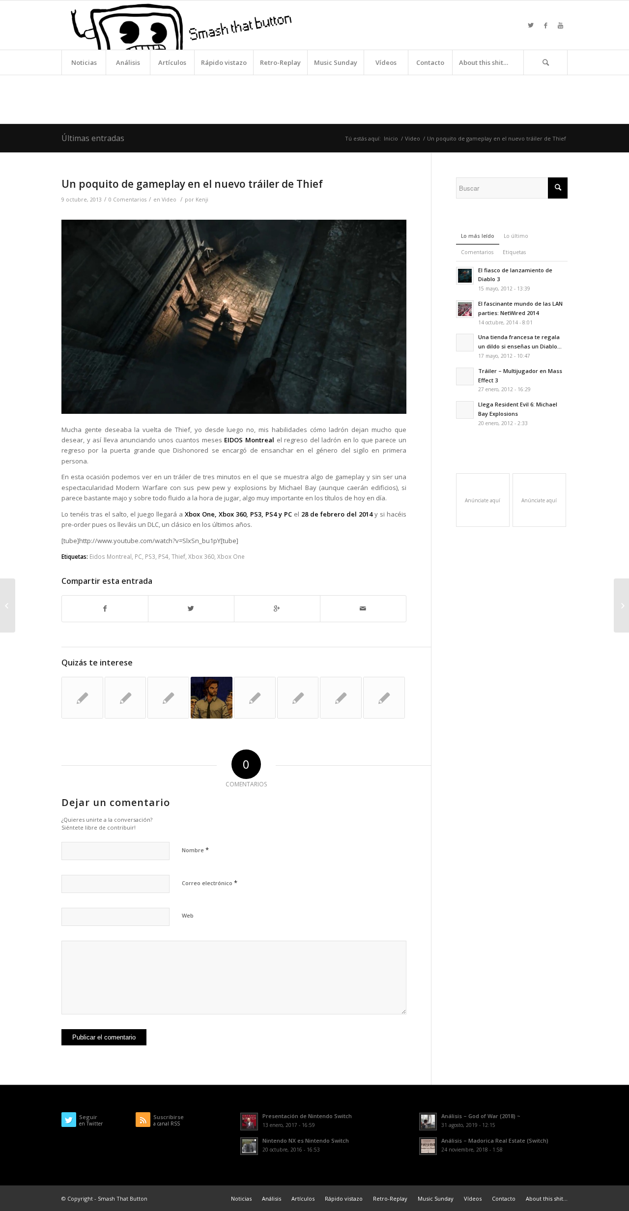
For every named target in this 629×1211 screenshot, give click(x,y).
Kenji (202, 199)
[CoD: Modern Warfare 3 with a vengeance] (384, 698)
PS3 (150, 556)
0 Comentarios (127, 199)
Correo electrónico (209, 882)
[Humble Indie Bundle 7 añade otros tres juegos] (168, 698)
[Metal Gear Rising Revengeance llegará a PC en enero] (341, 698)
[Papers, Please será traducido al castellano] (82, 698)
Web (188, 915)
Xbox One (231, 556)
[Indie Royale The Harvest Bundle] (125, 698)
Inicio (391, 138)
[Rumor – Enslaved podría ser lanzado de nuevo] (7, 605)
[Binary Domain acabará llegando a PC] (255, 698)
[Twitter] (530, 25)
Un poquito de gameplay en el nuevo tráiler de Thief (192, 184)
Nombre (195, 849)
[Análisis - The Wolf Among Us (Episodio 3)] (211, 698)
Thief (178, 556)
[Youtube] (560, 25)
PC (138, 556)
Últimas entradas (92, 138)
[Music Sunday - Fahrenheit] (298, 698)
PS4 (163, 556)
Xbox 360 (201, 556)
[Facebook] (545, 25)
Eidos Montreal (110, 556)
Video (412, 138)
